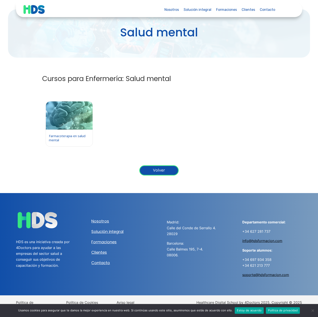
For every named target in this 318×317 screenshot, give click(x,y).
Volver (159, 170)
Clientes (248, 10)
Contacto (267, 10)
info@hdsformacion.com (262, 241)
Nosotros (171, 10)
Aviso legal (125, 302)
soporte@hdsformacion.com (265, 275)
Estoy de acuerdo (249, 310)
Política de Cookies (82, 302)
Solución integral (197, 10)
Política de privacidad (283, 310)
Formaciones (226, 10)
